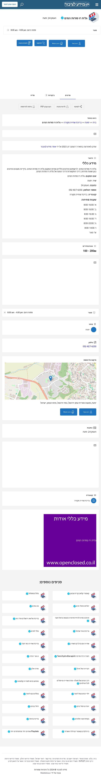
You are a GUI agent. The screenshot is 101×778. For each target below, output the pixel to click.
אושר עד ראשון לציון (15, 761)
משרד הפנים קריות (31, 761)
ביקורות (50, 95)
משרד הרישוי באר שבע (59, 764)
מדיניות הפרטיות (59, 759)
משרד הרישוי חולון (27, 759)
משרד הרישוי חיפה (12, 759)
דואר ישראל (39, 759)
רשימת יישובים (72, 759)
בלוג (90, 759)
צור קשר (48, 759)
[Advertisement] (50, 68)
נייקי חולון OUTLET (86, 761)
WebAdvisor (45, 773)
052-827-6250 (89, 346)
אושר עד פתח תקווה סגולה (50, 761)
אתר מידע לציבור (48, 146)
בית (94, 122)
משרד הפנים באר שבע (41, 764)
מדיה (33, 95)
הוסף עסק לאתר (10, 4)
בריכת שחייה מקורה (73, 122)
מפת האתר (83, 759)
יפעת (87, 122)
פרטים (67, 95)
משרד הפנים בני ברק (70, 761)
